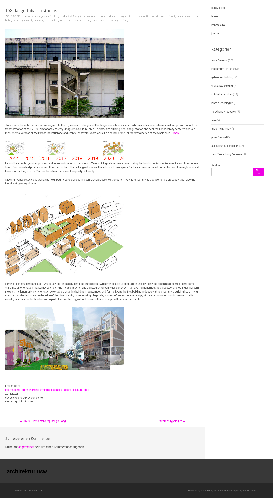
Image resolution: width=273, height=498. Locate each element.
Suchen (215, 165)
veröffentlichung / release (226, 154)
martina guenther (58, 20)
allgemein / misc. (221, 128)
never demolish (100, 20)
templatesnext (250, 490)
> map (175, 132)
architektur (130, 16)
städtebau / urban (222, 94)
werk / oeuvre (33, 16)
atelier (82, 20)
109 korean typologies (170, 421)
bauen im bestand (159, 16)
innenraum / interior (223, 68)
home (214, 16)
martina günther (127, 20)
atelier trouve (184, 16)
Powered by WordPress (200, 490)
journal (215, 33)
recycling (113, 20)
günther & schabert (87, 16)
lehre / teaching (220, 103)
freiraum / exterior (222, 85)
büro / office (218, 7)
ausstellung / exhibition (224, 145)
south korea (73, 20)
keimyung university (24, 20)
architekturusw (111, 16)
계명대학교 (71, 16)
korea (100, 16)
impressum (218, 24)
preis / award (219, 137)
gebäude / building (50, 16)
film (213, 120)
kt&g (121, 16)
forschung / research (223, 111)
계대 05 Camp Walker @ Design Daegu (43, 421)
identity (173, 16)
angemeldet (26, 447)
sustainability (143, 16)
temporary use (41, 20)
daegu (89, 20)
